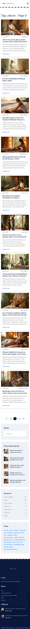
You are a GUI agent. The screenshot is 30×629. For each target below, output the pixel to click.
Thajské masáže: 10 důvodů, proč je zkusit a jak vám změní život (17, 474)
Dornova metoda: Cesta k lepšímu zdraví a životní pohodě (14, 236)
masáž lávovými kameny (10, 549)
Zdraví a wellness (15, 497)
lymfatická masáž (8, 539)
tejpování (21, 537)
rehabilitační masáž (19, 539)
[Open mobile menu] (28, 3)
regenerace (23, 530)
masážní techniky (12, 535)
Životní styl (15, 512)
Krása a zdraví (15, 509)
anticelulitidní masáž (18, 544)
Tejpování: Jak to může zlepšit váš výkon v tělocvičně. (17, 466)
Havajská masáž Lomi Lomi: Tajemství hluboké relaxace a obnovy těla (13, 119)
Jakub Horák (24, 36)
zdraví (11, 530)
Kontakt (3, 600)
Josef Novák (24, 232)
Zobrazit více (6, 54)
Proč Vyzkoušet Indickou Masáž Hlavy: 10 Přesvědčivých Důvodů (14, 314)
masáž (14, 542)
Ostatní (15, 515)
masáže (16, 537)
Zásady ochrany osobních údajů (9, 595)
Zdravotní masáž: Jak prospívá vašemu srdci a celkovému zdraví (14, 41)
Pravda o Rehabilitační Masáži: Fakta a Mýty (13, 80)
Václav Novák (24, 349)
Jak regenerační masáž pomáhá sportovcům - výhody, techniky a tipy (17, 459)
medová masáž (8, 544)
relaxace (6, 530)
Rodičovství (15, 506)
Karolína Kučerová (23, 388)
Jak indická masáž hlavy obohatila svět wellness (11, 197)
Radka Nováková (23, 154)
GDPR (2, 597)
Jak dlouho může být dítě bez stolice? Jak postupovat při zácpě (14, 392)
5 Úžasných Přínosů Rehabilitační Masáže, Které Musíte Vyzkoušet (14, 275)
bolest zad (19, 542)
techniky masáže (8, 546)
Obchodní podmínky (6, 593)
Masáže (15, 500)
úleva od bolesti (8, 532)
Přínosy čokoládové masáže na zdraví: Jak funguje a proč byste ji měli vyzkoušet (14, 353)
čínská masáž (7, 542)
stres (5, 535)
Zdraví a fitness (15, 503)
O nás (2, 590)
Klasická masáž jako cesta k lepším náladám (17, 481)
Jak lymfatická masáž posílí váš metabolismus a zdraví (14, 158)
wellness (16, 530)
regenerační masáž (18, 532)
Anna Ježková (24, 75)
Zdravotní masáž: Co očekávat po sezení (16, 451)
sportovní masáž (8, 537)
